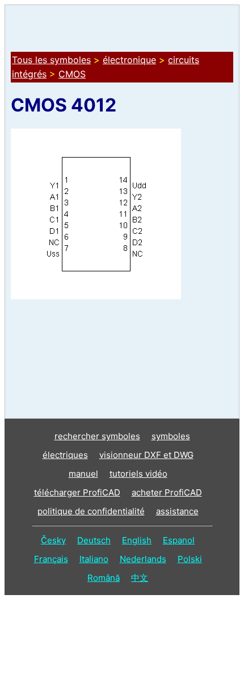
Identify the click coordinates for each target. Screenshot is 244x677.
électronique (129, 59)
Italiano (93, 559)
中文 (139, 577)
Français (51, 559)
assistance (177, 511)
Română (103, 577)
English (137, 540)
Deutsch (94, 540)
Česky (53, 540)
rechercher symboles (97, 436)
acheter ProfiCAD (167, 492)
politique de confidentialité (91, 511)
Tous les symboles (51, 59)
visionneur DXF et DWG (146, 454)
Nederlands (143, 559)
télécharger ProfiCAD (77, 492)
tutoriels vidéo (138, 473)
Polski (190, 559)
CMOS (72, 74)
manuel (83, 473)
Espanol (179, 540)
